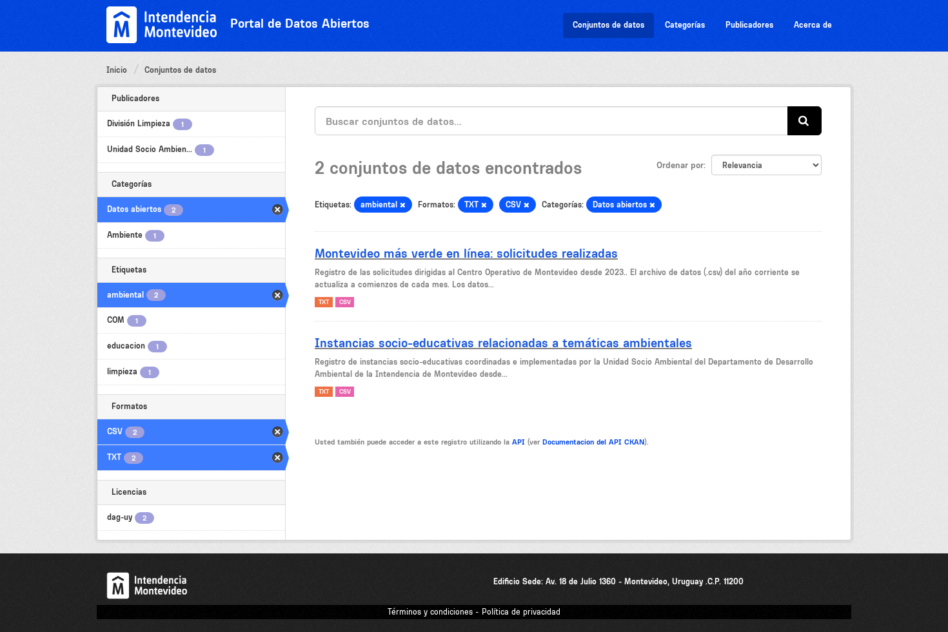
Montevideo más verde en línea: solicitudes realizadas (466, 253)
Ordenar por (680, 165)
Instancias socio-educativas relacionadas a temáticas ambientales (503, 342)
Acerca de (813, 25)
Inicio (116, 70)
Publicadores (749, 25)
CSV (345, 301)
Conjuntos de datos (608, 25)
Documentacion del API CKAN (593, 441)
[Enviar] (804, 120)
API (518, 441)
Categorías (685, 25)
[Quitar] (403, 205)
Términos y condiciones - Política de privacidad (474, 612)
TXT (324, 301)
